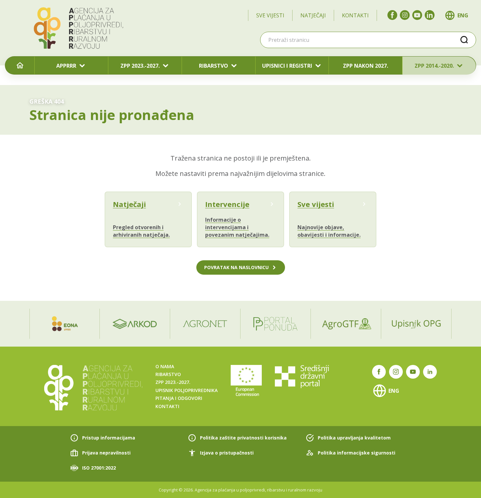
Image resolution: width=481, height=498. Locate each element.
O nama (164, 366)
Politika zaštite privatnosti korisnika (243, 438)
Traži (464, 39)
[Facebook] (392, 15)
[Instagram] (405, 15)
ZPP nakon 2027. (365, 65)
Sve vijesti (270, 15)
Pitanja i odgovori (178, 398)
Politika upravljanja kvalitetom (354, 438)
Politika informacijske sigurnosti (356, 453)
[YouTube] (417, 15)
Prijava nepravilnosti (106, 453)
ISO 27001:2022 (99, 468)
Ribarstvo (168, 374)
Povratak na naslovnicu (236, 267)
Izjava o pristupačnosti (227, 453)
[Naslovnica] (19, 66)
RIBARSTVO (213, 65)
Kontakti (355, 15)
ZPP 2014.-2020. (434, 65)
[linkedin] (430, 15)
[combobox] (368, 40)
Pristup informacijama (108, 438)
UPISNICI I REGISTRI (287, 65)
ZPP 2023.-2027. (140, 65)
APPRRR (66, 65)
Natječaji (313, 15)
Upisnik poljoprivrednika (186, 390)
